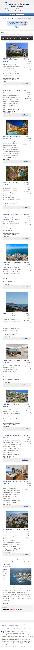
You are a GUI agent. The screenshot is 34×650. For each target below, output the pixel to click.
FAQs (15, 624)
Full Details (25, 83)
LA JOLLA (7, 564)
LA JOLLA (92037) (7, 566)
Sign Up (21, 19)
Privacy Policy (21, 624)
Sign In (11, 18)
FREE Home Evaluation (6, 624)
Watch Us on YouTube (18, 27)
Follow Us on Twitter (16, 27)
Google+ (20, 609)
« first (4, 559)
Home (2, 32)
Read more (4, 607)
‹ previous (11, 559)
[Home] (17, 4)
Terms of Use (4, 625)
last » (28, 561)
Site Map (11, 625)
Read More (6, 603)
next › (23, 561)
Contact (17, 625)
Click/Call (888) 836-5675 (15, 23)
